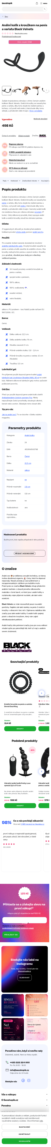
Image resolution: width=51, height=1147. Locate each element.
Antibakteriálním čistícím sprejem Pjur (17, 398)
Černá (27, 456)
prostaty (38, 212)
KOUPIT (20, 729)
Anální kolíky (30, 435)
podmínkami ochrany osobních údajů (18, 928)
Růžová (42, 696)
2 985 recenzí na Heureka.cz (32, 824)
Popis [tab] (4, 181)
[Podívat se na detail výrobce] (42, 135)
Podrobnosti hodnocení (11, 36)
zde (41, 1121)
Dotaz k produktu (9, 136)
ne (26, 480)
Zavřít (15, 135)
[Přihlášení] (32, 3)
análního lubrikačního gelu (12, 246)
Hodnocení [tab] (14, 181)
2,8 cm (27, 487)
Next (41, 693)
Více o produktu (35, 111)
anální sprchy (38, 232)
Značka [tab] (29, 181)
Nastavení (24, 1127)
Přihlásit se (11, 935)
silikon (27, 470)
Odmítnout (24, 1134)
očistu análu (21, 232)
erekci (23, 206)
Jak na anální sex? (9, 414)
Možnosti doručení (40, 119)
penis (4, 203)
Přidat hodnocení (24, 553)
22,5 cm (28, 463)
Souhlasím (24, 1141)
